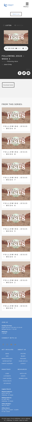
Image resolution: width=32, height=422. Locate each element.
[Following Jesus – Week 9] (16, 115)
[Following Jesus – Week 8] (16, 141)
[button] (16, 14)
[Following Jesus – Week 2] (16, 269)
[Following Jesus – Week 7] (16, 166)
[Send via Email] (28, 73)
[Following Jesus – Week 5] (16, 218)
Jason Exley (8, 64)
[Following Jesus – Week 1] (16, 295)
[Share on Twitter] (24, 73)
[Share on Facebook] (20, 73)
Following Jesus (12, 61)
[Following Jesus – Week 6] (16, 192)
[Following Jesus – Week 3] (16, 243)
